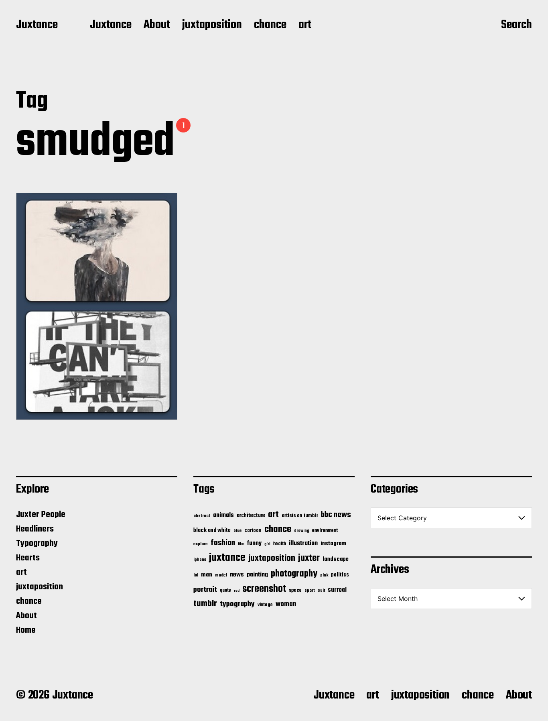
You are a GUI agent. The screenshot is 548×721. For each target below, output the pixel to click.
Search (516, 25)
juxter (309, 558)
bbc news (336, 515)
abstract (201, 516)
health (279, 544)
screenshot (264, 589)
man (206, 575)
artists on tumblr (300, 515)
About (157, 25)
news (237, 575)
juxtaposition (212, 25)
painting (257, 575)
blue (237, 530)
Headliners (35, 529)
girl (267, 544)
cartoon (253, 530)
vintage (265, 605)
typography (237, 604)
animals (223, 515)
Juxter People (40, 514)
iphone (199, 559)
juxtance (227, 558)
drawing (301, 531)
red (236, 591)
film (241, 544)
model (221, 575)
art (304, 25)
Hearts (28, 558)
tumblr (205, 604)
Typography (37, 543)
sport (309, 590)
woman (286, 604)
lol (195, 575)
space (295, 591)
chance (270, 25)
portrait (205, 590)
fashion (223, 543)
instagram (333, 543)
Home (26, 630)
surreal (337, 590)
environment (325, 531)
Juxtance (37, 25)
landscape (336, 559)
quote (225, 590)
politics (340, 575)
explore (200, 544)
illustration (303, 543)
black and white (212, 530)
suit (321, 590)
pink (324, 575)
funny (254, 543)
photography (294, 573)
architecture (251, 515)
